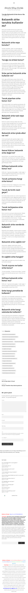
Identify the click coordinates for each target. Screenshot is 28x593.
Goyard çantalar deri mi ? (6, 465)
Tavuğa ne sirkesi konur (7, 360)
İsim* (3, 414)
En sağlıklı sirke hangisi (7, 348)
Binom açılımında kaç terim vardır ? (8, 469)
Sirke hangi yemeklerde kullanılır (8, 356)
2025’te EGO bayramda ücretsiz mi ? (8, 478)
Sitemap (17, 452)
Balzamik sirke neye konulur (8, 341)
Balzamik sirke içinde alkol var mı (9, 339)
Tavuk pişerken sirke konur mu (8, 368)
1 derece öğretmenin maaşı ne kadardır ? (9, 472)
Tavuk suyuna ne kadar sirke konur (9, 370)
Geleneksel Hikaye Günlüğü (14, 8)
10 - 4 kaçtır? (4, 437)
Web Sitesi (4, 426)
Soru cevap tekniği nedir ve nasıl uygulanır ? (10, 462)
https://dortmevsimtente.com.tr (7, 452)
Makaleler (7, 331)
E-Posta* (3, 420)
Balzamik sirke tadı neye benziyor (9, 344)
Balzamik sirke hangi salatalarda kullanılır (10, 336)
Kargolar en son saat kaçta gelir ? (8, 484)
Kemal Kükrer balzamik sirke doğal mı (9, 351)
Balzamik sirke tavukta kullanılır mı (9, 346)
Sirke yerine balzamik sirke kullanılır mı (10, 358)
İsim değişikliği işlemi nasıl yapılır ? (8, 481)
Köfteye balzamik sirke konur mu (9, 353)
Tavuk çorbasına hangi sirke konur (9, 363)
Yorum (3, 400)
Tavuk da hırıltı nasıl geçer (7, 365)
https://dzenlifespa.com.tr (19, 450)
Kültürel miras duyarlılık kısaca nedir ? (8, 490)
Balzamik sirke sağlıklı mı (19, 341)
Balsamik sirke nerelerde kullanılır (9, 334)
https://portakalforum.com (6, 450)
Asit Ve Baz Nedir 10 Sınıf (8, 381)
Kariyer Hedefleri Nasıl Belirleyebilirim (12, 385)
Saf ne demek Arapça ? (6, 487)
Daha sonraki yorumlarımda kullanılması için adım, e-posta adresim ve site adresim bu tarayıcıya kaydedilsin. (12, 434)
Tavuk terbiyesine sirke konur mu (9, 373)
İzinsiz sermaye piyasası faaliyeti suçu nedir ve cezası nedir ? (13, 475)
